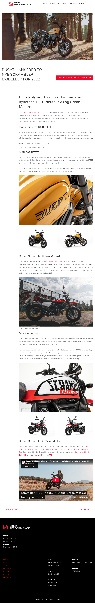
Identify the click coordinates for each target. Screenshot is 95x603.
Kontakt (6, 571)
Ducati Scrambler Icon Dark (40, 449)
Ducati (5, 559)
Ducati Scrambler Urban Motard (52, 261)
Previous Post (11, 510)
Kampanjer (7, 568)
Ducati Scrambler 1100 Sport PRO (40, 455)
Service (5, 565)
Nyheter (6, 574)
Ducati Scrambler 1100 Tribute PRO (31, 112)
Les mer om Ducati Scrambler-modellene (73, 77)
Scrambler (7, 562)
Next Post (85, 510)
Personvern (7, 577)
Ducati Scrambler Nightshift (60, 449)
